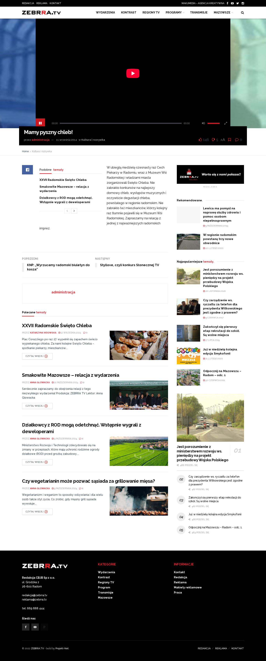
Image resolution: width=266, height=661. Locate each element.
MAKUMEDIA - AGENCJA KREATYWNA (204, 3)
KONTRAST (128, 12)
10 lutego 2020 (214, 248)
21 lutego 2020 (214, 358)
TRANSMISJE (199, 12)
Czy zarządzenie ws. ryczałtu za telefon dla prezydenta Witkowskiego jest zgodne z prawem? (215, 480)
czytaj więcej (34, 356)
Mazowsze (222, 12)
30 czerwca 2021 (215, 380)
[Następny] (74, 211)
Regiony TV (151, 12)
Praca (178, 592)
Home (25, 151)
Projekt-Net (62, 648)
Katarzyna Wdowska (43, 332)
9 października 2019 (216, 226)
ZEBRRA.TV (37, 648)
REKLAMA (41, 3)
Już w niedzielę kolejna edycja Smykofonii (214, 514)
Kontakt (179, 572)
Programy (174, 12)
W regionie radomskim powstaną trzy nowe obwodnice (219, 239)
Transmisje (105, 592)
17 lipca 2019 (212, 340)
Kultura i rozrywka (93, 139)
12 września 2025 (70, 332)
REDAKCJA (28, 3)
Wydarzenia (105, 12)
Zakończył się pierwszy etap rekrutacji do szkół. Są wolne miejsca (221, 331)
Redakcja (180, 577)
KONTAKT (55, 3)
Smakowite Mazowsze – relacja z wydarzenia (70, 375)
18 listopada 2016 (215, 291)
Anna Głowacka (40, 382)
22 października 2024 (66, 382)
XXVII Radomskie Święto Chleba (63, 180)
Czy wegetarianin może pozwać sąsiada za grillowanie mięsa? (88, 481)
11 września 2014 (66, 139)
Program (104, 587)
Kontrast (104, 577)
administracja (40, 139)
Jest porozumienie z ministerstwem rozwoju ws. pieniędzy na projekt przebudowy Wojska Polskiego (223, 278)
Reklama (180, 582)
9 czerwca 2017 (214, 317)
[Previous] (67, 211)
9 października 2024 (65, 438)
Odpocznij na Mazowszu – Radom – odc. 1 (215, 527)
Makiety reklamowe (188, 587)
